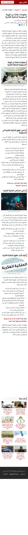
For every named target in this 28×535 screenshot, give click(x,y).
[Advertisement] (13, 365)
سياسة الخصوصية (14, 474)
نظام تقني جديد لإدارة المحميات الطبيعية (17, 184)
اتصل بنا (5, 474)
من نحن (23, 474)
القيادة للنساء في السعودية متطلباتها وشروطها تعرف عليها (15, 320)
